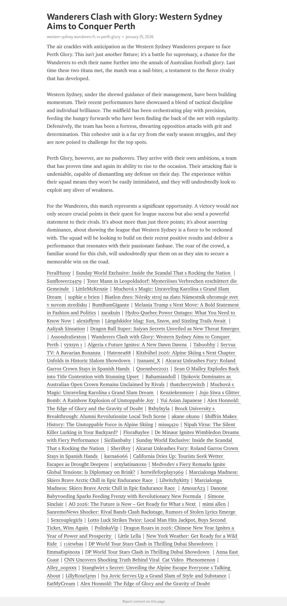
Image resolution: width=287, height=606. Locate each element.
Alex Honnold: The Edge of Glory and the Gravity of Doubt (145, 584)
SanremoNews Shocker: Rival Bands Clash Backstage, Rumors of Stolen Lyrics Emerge (142, 512)
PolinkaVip (106, 528)
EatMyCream (61, 584)
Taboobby (204, 345)
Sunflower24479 (64, 281)
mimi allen (214, 504)
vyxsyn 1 (73, 345)
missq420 (168, 424)
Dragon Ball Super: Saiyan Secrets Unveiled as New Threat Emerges (165, 329)
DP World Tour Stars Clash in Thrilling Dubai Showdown (151, 544)
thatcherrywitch (187, 384)
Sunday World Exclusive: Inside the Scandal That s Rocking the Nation (154, 273)
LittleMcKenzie (92, 289)
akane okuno (186, 416)
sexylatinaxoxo (130, 464)
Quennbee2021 (152, 369)
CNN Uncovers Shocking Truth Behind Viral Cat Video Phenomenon (139, 560)
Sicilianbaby (117, 440)
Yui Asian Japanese (181, 400)
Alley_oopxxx (62, 568)
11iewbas (73, 544)
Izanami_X (148, 360)
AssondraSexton (68, 337)
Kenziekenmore (177, 392)
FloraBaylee (136, 432)
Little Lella (129, 536)
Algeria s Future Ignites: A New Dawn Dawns (138, 345)
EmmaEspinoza (63, 552)
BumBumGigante (110, 305)
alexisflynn (88, 321)
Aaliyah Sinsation (66, 329)
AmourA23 (193, 488)
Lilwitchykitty (174, 480)
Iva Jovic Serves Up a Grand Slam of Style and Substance (163, 576)
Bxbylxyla (159, 408)
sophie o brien (83, 297)
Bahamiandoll (160, 376)
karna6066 (116, 456)
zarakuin (110, 313)
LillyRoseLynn (81, 576)
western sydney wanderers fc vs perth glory (83, 36)
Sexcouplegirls (66, 520)
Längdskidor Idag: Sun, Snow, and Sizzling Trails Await (166, 321)
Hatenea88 (119, 353)
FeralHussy (59, 273)
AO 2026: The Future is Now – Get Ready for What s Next (133, 504)
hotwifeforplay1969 (162, 472)
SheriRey (121, 448)
